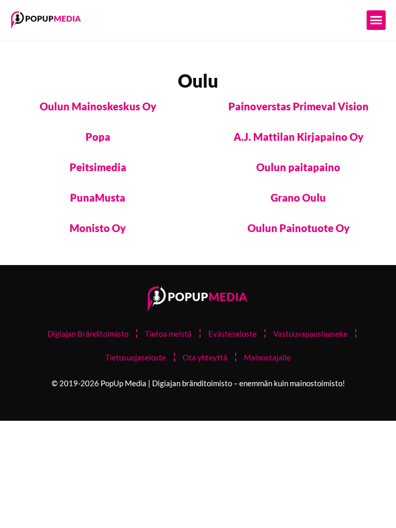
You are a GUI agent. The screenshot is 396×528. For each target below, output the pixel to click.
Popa (98, 136)
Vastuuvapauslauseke (310, 333)
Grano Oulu (298, 197)
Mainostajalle (267, 357)
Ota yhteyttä (205, 357)
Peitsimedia (98, 167)
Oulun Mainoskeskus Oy (98, 106)
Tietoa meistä (168, 333)
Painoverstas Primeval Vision (298, 106)
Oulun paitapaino (298, 167)
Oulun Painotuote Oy (299, 228)
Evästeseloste (232, 333)
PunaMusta (97, 197)
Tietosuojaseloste (135, 357)
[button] (376, 20)
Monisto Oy (98, 228)
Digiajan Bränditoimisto (87, 333)
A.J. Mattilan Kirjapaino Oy (299, 136)
